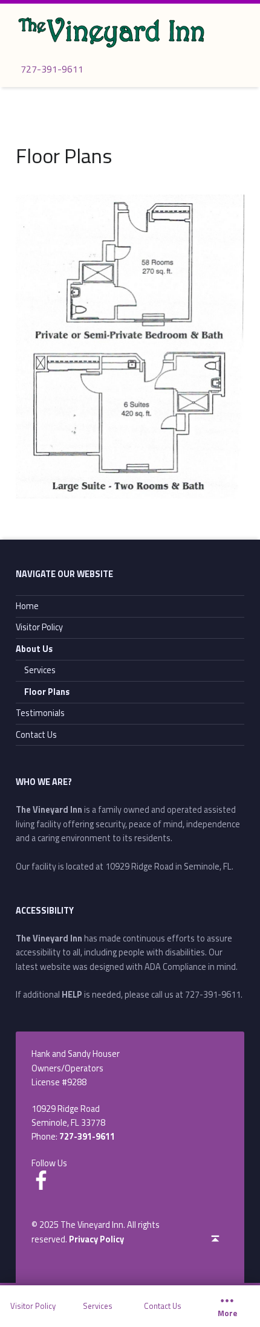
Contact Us (162, 1306)
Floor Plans (47, 692)
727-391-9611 (87, 1136)
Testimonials (40, 713)
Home (27, 606)
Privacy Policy (96, 1239)
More (227, 1314)
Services (97, 1306)
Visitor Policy (33, 1306)
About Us (34, 649)
